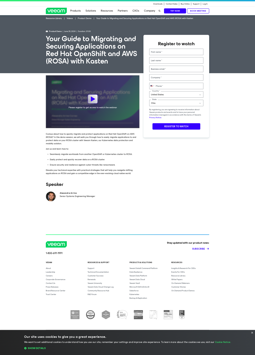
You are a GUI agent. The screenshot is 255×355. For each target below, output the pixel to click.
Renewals (92, 279)
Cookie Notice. (223, 342)
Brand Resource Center (55, 290)
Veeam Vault (134, 283)
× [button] (252, 333)
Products (75, 11)
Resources (107, 11)
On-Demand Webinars (180, 283)
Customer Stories (178, 286)
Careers (49, 275)
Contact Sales (172, 4)
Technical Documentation (98, 272)
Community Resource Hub (98, 290)
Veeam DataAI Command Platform (143, 268)
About (48, 268)
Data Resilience (135, 272)
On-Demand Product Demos (183, 290)
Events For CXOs (178, 272)
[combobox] (176, 94)
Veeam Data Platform (138, 275)
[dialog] (127, 342)
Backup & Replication (138, 298)
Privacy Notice (155, 117)
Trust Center (51, 294)
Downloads (158, 4)
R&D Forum (92, 294)
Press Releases (52, 286)
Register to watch (176, 126)
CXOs (135, 11)
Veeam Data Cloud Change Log (101, 286)
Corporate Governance (55, 279)
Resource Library (178, 275)
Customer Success (95, 275)
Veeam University (95, 283)
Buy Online (185, 4)
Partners (123, 11)
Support (196, 4)
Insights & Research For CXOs (183, 268)
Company (149, 11)
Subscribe (198, 249)
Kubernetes (134, 294)
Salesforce (134, 290)
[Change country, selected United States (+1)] (152, 86)
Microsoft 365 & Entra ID (139, 286)
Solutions (91, 11)
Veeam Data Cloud (137, 279)
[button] (127, 348)
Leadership (50, 272)
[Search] (159, 11)
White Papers (176, 279)
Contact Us (50, 283)
